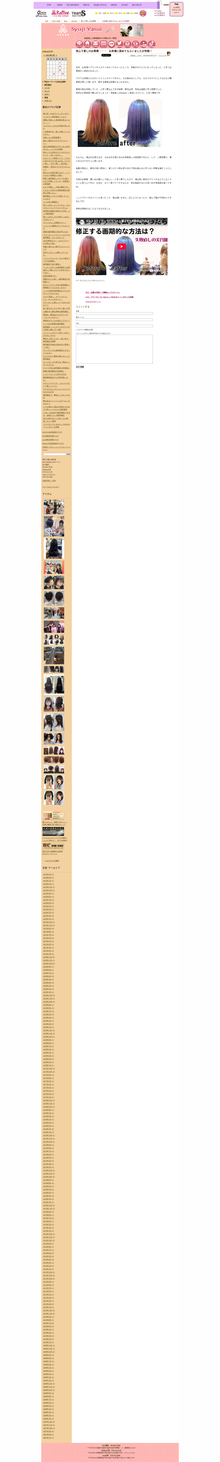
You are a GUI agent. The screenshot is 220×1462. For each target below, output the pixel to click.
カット (47, 91)
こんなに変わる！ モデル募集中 (55, 840)
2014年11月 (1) (49, 1174)
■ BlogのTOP (48, 51)
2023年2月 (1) (48, 881)
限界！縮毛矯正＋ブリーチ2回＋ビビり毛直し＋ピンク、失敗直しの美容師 (56, 181)
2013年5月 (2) (48, 1224)
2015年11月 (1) (49, 1139)
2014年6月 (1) (48, 1186)
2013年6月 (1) (48, 1221)
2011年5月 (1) (48, 1294)
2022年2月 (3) (48, 916)
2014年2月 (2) (48, 1199)
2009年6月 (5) (48, 1365)
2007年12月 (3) (49, 1422)
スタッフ (48, 101)
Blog (65, 21)
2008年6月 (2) (48, 1403)
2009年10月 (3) (49, 1352)
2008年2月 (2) (48, 1415)
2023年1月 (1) (48, 884)
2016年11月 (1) (49, 1104)
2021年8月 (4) (48, 932)
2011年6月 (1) (48, 1291)
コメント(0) (162, 55)
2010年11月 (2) (49, 1314)
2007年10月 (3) (49, 1428)
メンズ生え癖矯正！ (51, 202)
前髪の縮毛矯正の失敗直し (54, 371)
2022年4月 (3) (48, 909)
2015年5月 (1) (48, 1158)
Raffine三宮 (105, 1450)
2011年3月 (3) (48, 1301)
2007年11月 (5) (49, 1425)
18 (60, 70)
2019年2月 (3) (48, 1024)
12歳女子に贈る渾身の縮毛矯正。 (56, 312)
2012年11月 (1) (49, 1237)
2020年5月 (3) (48, 979)
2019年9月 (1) (48, 1005)
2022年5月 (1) (48, 906)
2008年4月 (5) (48, 1409)
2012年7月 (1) (48, 1250)
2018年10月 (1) (49, 1037)
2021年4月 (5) (48, 944)
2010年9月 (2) (48, 1317)
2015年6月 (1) (48, 1154)
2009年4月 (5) (48, 1371)
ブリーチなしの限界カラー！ (54, 223)
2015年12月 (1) (49, 1135)
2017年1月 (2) (48, 1097)
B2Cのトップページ (50, 854)
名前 (77, 311)
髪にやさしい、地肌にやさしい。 (55, 822)
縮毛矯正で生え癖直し (52, 264)
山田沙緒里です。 (50, 276)
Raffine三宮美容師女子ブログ (53, 443)
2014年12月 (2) (49, 1170)
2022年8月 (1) (48, 897)
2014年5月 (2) (48, 1189)
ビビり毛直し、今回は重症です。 (56, 187)
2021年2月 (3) (48, 951)
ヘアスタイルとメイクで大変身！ (55, 838)
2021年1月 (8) (48, 954)
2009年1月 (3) (48, 1380)
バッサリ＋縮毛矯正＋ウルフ (54, 117)
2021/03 (74, 21)
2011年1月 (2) (48, 1307)
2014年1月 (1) (48, 1202)
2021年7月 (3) (48, 935)
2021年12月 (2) (49, 922)
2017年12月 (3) (49, 1069)
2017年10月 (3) (49, 1072)
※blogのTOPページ (93, 302)
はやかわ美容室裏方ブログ (52, 432)
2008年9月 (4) (48, 1393)
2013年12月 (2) (49, 1205)
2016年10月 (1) (49, 1107)
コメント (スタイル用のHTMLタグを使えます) (93, 333)
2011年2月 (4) (48, 1304)
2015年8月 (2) (48, 1148)
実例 (46, 98)
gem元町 (105, 1455)
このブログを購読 (52, 861)
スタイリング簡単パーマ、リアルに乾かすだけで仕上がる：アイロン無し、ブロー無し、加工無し (56, 161)
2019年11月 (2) (49, 998)
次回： (109, 297)
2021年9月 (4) (48, 928)
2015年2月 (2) (48, 1167)
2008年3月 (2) (48, 1412)
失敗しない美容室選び (52, 138)
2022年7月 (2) (48, 900)
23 (54, 74)
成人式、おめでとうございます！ (56, 114)
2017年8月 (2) (48, 1078)
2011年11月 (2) (49, 1275)
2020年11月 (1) (49, 960)
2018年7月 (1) (48, 1046)
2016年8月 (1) (48, 1110)
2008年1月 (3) (48, 1419)
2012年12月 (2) (49, 1234)
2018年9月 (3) (48, 1040)
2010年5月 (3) (48, 1329)
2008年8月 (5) (48, 1396)
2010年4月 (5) (48, 1333)
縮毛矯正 (48, 85)
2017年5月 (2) (48, 1084)
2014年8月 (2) (48, 1183)
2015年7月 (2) (48, 1151)
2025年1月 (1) (48, 874)
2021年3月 (50, 55)
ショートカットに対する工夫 (54, 374)
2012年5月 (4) (48, 1256)
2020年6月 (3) (48, 976)
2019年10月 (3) (49, 1002)
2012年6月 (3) (48, 1253)
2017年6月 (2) (48, 1081)
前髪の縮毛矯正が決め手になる (55, 232)
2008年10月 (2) (49, 1390)
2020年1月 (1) (48, 992)
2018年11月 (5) (49, 1034)
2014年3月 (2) (48, 1196)
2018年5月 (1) (48, 1053)
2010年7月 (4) (48, 1323)
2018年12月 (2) (49, 1030)
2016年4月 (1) (48, 1123)
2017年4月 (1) (48, 1088)
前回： (102, 292)
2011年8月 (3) (48, 1285)
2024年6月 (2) (48, 878)
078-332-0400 (115, 1455)
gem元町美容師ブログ (51, 440)
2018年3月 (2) (48, 1059)
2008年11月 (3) (49, 1387)
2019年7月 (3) (48, 1011)
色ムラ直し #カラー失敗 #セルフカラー (92, 280)
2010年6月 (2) (48, 1326)
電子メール (80, 317)
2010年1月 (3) (48, 1342)
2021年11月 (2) (49, 925)
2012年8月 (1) (48, 1247)
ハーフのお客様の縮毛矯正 (54, 324)
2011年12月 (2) (49, 1272)
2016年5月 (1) (48, 1119)
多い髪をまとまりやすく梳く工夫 (56, 308)
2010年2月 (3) (48, 1339)
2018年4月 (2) (48, 1056)
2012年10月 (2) (49, 1240)
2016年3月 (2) (48, 1126)
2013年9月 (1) (48, 1212)
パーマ (47, 88)
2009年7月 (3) (48, 1361)
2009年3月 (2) (48, 1374)
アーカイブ (54, 868)
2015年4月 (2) (48, 1161)
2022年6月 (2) (48, 903)
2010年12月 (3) (49, 1310)
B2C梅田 (105, 1445)
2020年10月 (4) (49, 963)
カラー (47, 94)
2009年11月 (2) (49, 1349)
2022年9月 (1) (48, 893)
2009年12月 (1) (49, 1345)
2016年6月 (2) (48, 1116)
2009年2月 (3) (48, 1377)
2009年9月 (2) (48, 1355)
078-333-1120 (116, 1450)
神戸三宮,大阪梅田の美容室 (53, 851)
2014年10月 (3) (49, 1177)
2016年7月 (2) (48, 1113)
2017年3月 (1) (48, 1091)
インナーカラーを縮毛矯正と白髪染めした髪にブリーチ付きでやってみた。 (56, 270)
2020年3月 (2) (48, 986)
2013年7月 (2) (48, 1218)
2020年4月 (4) (48, 983)
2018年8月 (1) (48, 1043)
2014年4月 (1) (48, 1193)
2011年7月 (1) (48, 1288)
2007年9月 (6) (48, 1431)
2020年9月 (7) (48, 967)
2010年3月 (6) (48, 1336)
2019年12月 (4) (49, 995)
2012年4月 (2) (48, 1259)
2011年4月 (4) (48, 1298)
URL (77, 323)
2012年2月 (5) (48, 1266)
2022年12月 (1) (49, 887)
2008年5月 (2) (48, 1406)
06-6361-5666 (115, 1445)
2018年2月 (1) (48, 1062)
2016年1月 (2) (48, 1132)
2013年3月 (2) (48, 1228)
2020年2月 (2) (48, 989)
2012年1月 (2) (48, 1269)
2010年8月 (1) (48, 1320)
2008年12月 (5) (49, 1384)
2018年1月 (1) (48, 1065)
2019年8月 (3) (48, 1008)
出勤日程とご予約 (49, 481)
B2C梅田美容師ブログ (51, 436)
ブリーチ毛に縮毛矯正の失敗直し (56, 368)
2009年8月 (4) (48, 1358)
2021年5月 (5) (48, 941)
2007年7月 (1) (48, 1438)
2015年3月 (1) (48, 1164)
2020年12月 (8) (49, 957)
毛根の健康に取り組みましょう (54, 824)
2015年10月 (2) (49, 1142)
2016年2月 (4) (48, 1129)
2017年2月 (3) (48, 1094)
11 (60, 66)
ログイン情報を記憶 (85, 330)
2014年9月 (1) (48, 1180)
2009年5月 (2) (48, 1368)
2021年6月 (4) (48, 938)
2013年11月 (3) (49, 1209)
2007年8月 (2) (48, 1435)
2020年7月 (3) (48, 973)
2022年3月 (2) (48, 913)
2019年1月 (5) (48, 1027)
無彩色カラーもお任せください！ (56, 321)
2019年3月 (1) (48, 1021)
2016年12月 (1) (49, 1100)
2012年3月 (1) (48, 1263)
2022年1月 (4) (48, 919)
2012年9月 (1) (48, 1244)
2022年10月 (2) (49, 890)
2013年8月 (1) (48, 1215)
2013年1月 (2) (48, 1231)
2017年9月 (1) (48, 1075)
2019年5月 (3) (48, 1014)
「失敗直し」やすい (135, 55)
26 (63, 74)
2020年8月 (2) (48, 970)
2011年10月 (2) (49, 1279)
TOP (46, 21)
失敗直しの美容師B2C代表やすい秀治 (100, 38)
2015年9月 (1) (48, 1145)
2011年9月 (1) (48, 1282)
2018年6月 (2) (48, 1049)
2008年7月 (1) (48, 1400)
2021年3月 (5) (48, 948)
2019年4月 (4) (48, 1018)
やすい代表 (56, 21)
